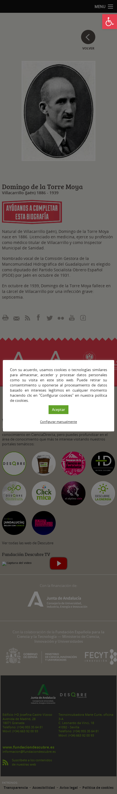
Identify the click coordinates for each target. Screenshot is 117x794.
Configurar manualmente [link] (58, 421)
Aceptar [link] (58, 409)
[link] (109, 21)
